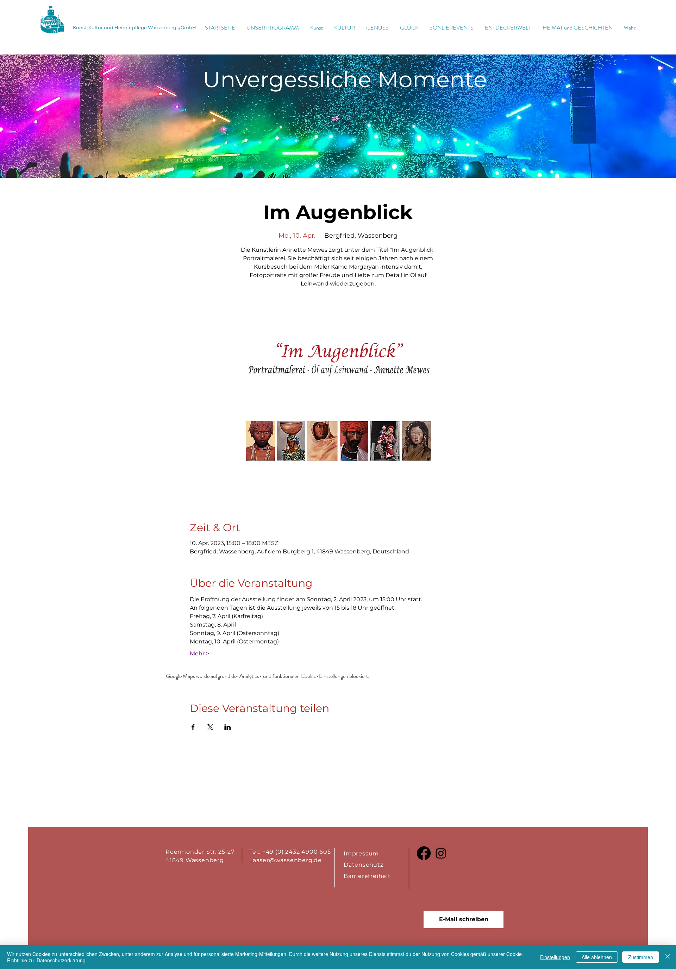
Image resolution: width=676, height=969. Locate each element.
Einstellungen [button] (555, 957)
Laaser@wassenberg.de (285, 860)
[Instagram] (441, 853)
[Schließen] (667, 957)
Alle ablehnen (597, 957)
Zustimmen (640, 957)
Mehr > (199, 653)
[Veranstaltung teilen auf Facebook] (193, 727)
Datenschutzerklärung (61, 960)
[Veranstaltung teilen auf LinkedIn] (227, 727)
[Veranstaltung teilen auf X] (210, 727)
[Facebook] (424, 853)
